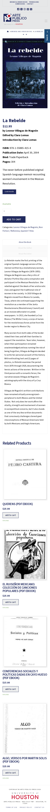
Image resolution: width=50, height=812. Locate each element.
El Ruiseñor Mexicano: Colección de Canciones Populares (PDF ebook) (20, 587)
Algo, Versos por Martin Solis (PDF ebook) (25, 760)
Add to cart (14, 219)
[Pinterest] (28, 9)
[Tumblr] (31, 9)
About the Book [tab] (25, 242)
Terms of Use (11, 807)
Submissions (20, 4)
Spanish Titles (27, 230)
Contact (30, 4)
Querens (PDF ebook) (18, 504)
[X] (21, 9)
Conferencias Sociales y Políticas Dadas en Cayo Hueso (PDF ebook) (25, 674)
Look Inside (9, 191)
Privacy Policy (26, 807)
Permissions (34, 2)
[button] (46, 21)
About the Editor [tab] (25, 253)
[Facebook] (18, 9)
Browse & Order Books (18, 2)
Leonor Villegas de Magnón (25, 227)
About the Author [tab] (25, 248)
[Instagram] (25, 9)
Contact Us (39, 807)
